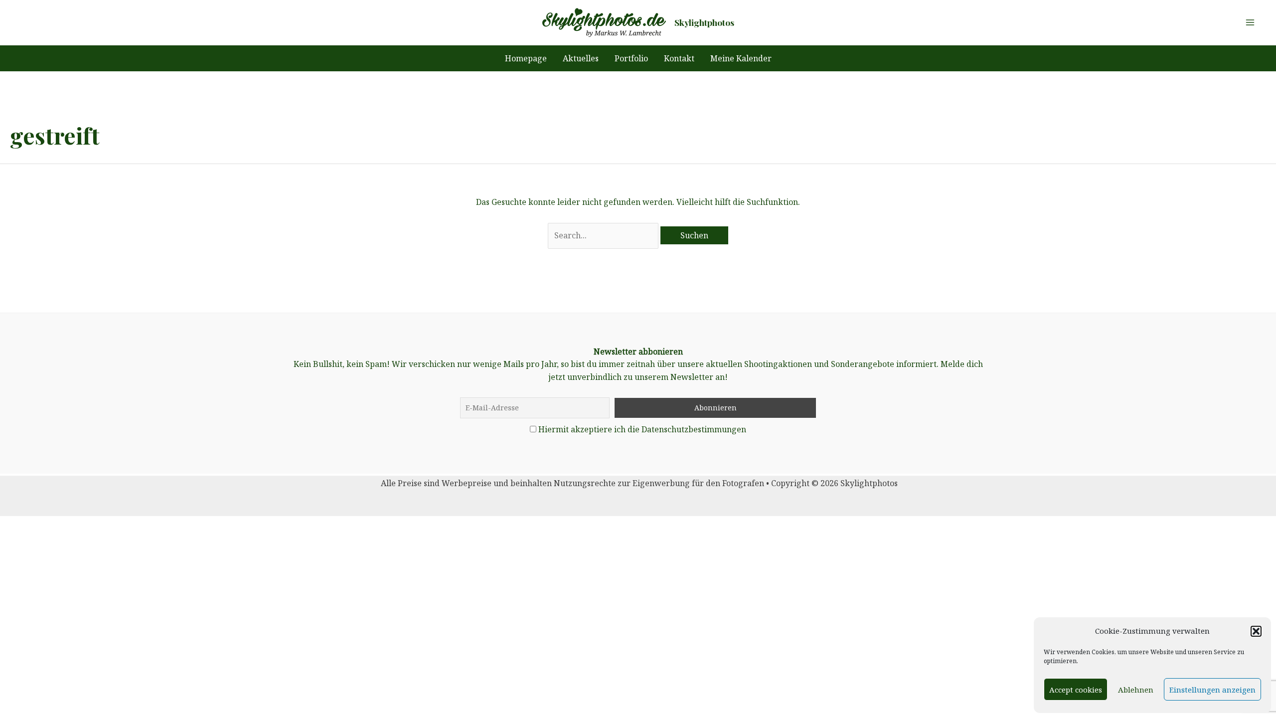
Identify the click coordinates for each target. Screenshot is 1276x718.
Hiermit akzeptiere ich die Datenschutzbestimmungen (642, 429)
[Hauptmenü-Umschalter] (1250, 22)
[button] (1256, 631)
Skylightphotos (704, 22)
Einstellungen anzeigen (1212, 690)
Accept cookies (1075, 690)
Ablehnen (1135, 690)
